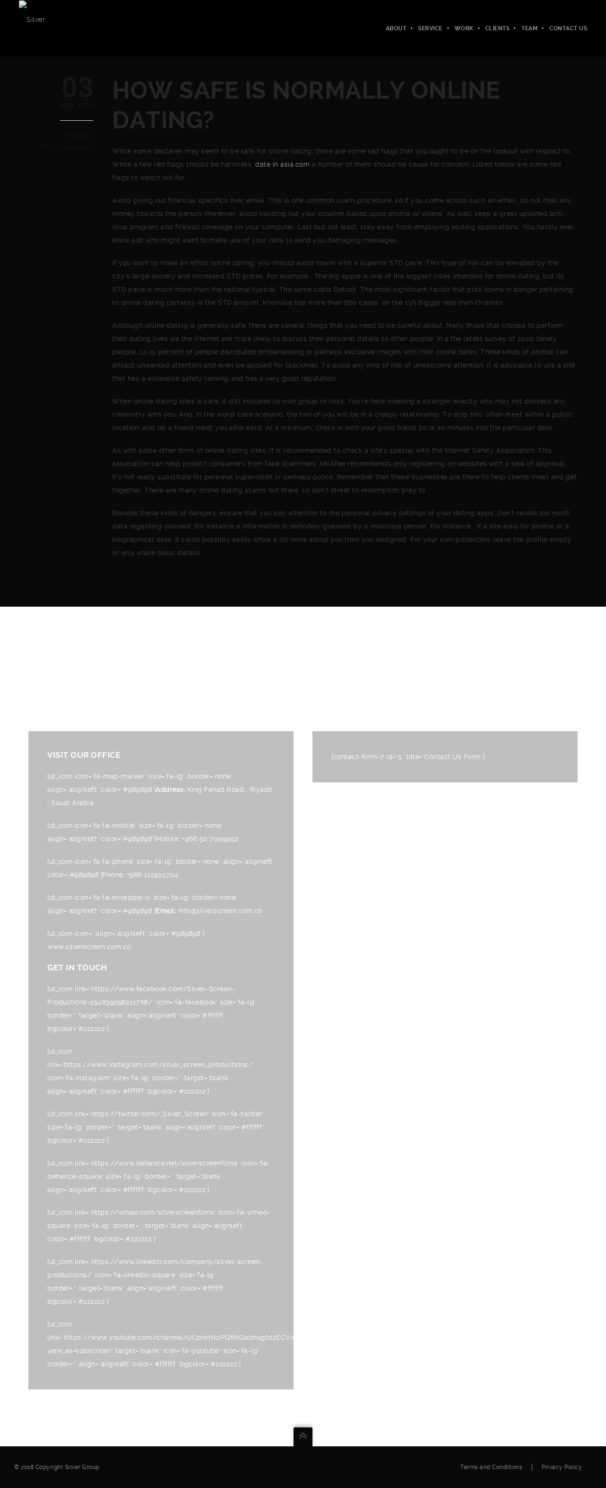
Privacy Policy (562, 1467)
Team (529, 28)
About (396, 28)
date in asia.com (282, 164)
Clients (497, 28)
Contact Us (568, 28)
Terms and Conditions (491, 1467)
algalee (83, 136)
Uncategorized (73, 147)
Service (430, 28)
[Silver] (32, 19)
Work (463, 28)
